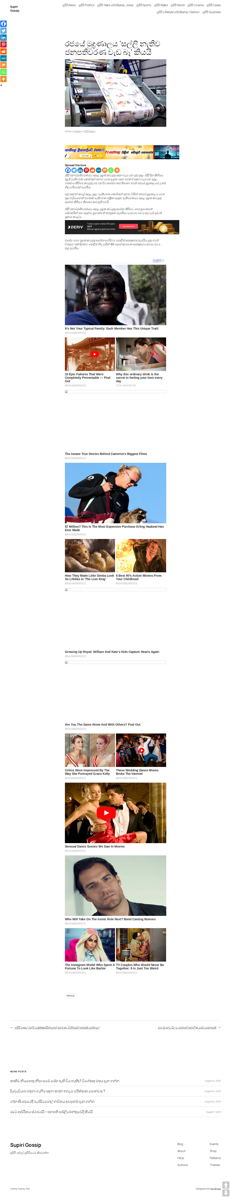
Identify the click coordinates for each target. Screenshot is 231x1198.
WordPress (215, 1188)
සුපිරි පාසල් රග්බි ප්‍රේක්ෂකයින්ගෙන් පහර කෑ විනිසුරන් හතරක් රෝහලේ (57, 1027)
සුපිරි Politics (89, 131)
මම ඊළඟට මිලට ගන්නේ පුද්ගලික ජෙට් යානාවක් (187, 1027)
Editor (78, 131)
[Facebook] (68, 170)
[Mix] (104, 170)
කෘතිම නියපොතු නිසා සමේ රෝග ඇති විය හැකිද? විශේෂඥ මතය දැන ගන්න (64, 1081)
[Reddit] (92, 170)
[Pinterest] (86, 170)
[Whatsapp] (111, 170)
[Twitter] (74, 170)
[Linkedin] (80, 170)
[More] (117, 170)
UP (225, 1185)
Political (70, 995)
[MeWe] (98, 170)
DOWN (225, 1192)
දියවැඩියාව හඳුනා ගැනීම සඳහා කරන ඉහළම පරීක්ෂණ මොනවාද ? (57, 1091)
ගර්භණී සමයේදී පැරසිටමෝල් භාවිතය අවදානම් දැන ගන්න (52, 1101)
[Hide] (1, 85)
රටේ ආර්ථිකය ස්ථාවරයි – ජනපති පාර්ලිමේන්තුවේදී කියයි (51, 1112)
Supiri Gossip (14, 8)
